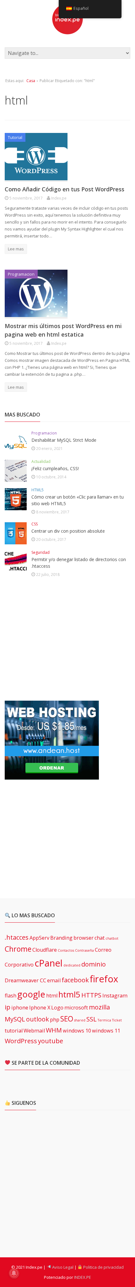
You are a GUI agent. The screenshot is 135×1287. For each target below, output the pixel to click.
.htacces (17, 937)
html (51, 995)
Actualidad (41, 461)
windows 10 (77, 1030)
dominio (93, 964)
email (54, 980)
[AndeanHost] (52, 776)
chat (99, 937)
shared (79, 1020)
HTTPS (91, 995)
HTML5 (37, 490)
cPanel (48, 963)
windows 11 (106, 1030)
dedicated (71, 965)
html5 (69, 994)
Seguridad (40, 552)
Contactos (66, 950)
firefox (104, 979)
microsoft (76, 1007)
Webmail (34, 1030)
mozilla (99, 1007)
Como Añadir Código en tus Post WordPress (64, 189)
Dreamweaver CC (25, 980)
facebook (75, 980)
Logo (57, 1007)
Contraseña (84, 950)
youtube (50, 1041)
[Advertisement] (52, 640)
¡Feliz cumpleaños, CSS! (55, 468)
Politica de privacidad (103, 1267)
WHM (54, 1030)
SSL (91, 1019)
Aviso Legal (62, 1267)
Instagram (114, 995)
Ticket (117, 1020)
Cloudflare (44, 949)
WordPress (21, 1041)
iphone (19, 1007)
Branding (61, 937)
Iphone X (39, 1007)
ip (7, 1007)
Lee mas (16, 249)
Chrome (18, 949)
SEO (66, 1019)
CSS (34, 524)
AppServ (39, 937)
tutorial (14, 1030)
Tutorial (15, 137)
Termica (104, 1020)
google (31, 994)
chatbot (111, 938)
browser (83, 937)
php (54, 1019)
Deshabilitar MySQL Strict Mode (63, 440)
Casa (30, 80)
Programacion (21, 274)
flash (10, 995)
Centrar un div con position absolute (68, 531)
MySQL (15, 1019)
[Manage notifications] (14, 1273)
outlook (37, 1019)
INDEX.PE (82, 1277)
